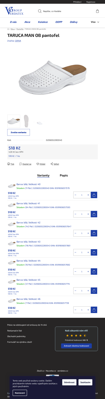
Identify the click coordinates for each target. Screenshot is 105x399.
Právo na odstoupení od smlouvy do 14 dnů (27, 325)
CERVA (18, 40)
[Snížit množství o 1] (75, 195)
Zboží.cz (40, 370)
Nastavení (20, 393)
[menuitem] (12, 21)
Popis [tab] (64, 175)
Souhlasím (85, 382)
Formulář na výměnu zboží (19, 342)
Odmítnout (69, 382)
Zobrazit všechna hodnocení (76, 346)
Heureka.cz (51, 370)
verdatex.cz (62, 370)
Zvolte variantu (18, 132)
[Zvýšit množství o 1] (88, 195)
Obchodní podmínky (16, 336)
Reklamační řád (14, 330)
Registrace (90, 2)
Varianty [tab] (43, 175)
